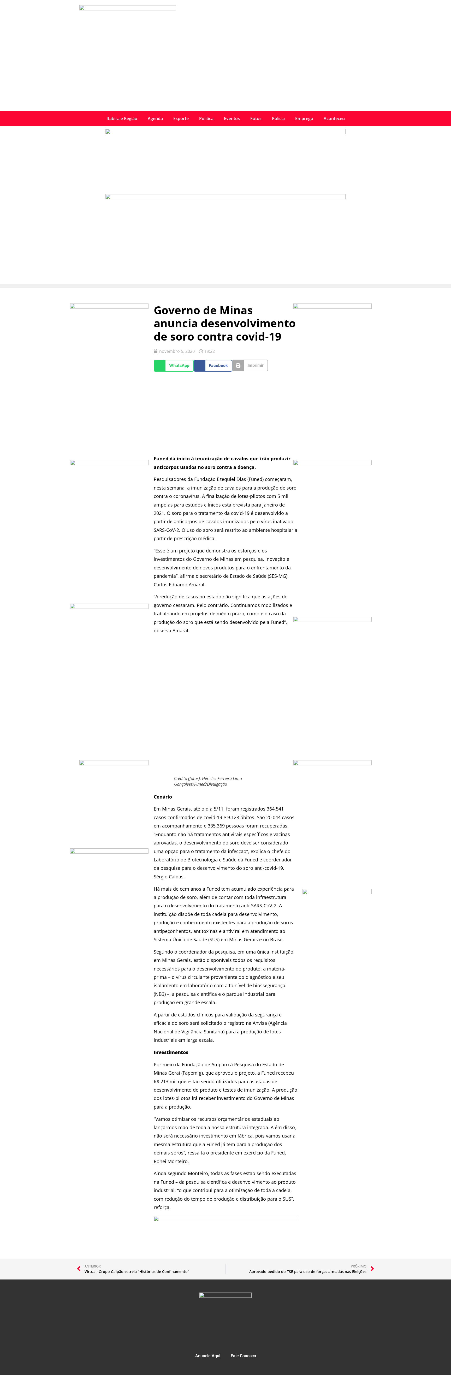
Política (206, 118)
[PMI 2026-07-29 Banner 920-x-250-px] (225, 132)
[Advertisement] (225, 71)
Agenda (155, 118)
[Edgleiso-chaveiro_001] (109, 463)
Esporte (181, 118)
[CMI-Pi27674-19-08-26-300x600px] (109, 307)
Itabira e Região (121, 118)
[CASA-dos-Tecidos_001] (114, 763)
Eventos (232, 118)
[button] (174, 366)
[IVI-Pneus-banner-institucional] (109, 852)
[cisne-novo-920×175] (225, 1219)
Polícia (278, 118)
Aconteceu (334, 118)
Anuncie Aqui (207, 1355)
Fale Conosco (243, 1355)
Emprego (304, 118)
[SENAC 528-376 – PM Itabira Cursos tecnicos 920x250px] (225, 197)
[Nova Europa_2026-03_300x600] (109, 607)
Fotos (256, 118)
